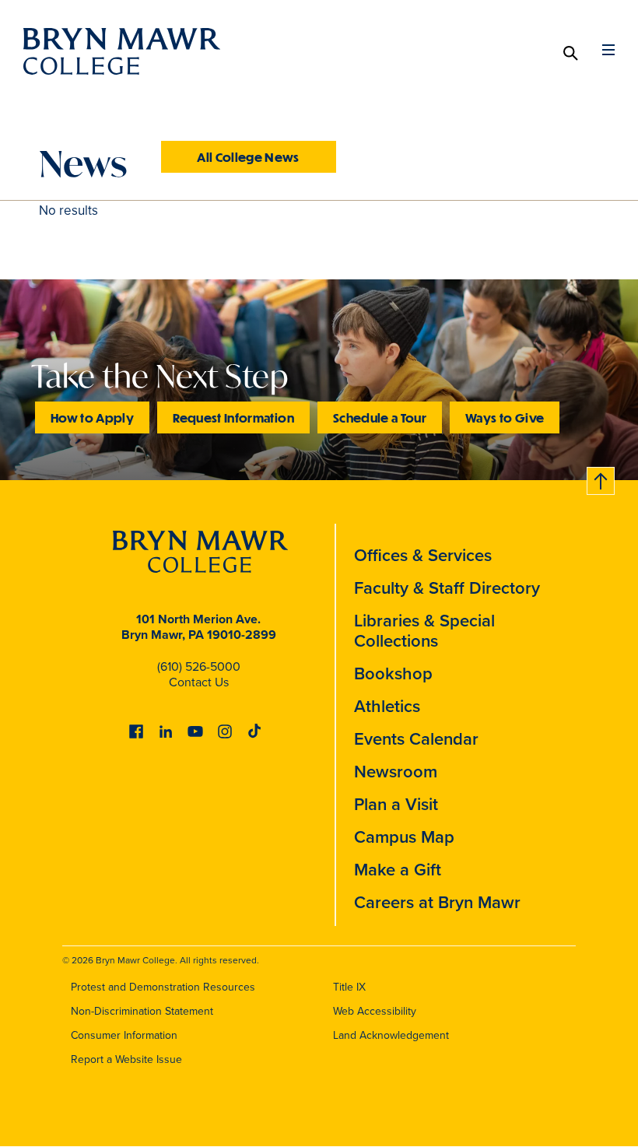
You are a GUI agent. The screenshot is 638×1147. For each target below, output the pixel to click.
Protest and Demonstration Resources (163, 986)
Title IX (349, 986)
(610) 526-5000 (198, 666)
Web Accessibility (374, 1011)
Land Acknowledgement (391, 1035)
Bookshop (393, 673)
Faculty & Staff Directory (447, 587)
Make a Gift (397, 869)
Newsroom (395, 771)
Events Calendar (416, 738)
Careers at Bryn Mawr (437, 901)
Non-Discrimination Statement (142, 1011)
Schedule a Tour (379, 417)
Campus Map (404, 836)
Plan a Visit (396, 803)
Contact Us (199, 681)
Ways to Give (504, 417)
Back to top (601, 478)
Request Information (233, 417)
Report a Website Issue (126, 1059)
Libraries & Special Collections (424, 630)
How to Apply (92, 417)
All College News (248, 156)
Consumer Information (124, 1035)
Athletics (387, 705)
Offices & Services (423, 554)
